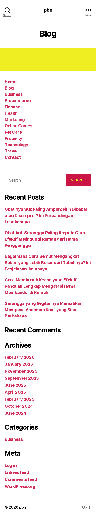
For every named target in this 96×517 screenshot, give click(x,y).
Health (11, 113)
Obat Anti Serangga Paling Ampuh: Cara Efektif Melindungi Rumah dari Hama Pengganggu (45, 239)
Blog (9, 88)
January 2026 (19, 364)
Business (13, 94)
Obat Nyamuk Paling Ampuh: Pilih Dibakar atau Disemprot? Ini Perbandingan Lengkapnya (46, 215)
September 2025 (22, 378)
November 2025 (21, 371)
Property (13, 138)
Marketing (15, 119)
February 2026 (19, 357)
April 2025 (15, 392)
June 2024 (15, 413)
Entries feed (17, 472)
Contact (13, 157)
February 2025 (19, 399)
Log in (11, 465)
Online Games (18, 125)
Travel (11, 150)
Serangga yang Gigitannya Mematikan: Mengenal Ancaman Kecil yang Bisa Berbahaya (44, 309)
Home (10, 81)
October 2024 (19, 406)
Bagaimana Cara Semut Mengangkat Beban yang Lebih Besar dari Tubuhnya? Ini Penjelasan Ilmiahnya (48, 262)
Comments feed (21, 479)
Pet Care (13, 132)
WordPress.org (20, 486)
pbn (48, 9)
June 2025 (15, 385)
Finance (12, 106)
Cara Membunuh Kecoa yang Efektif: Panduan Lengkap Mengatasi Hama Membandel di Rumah (41, 286)
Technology (16, 144)
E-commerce (18, 100)
